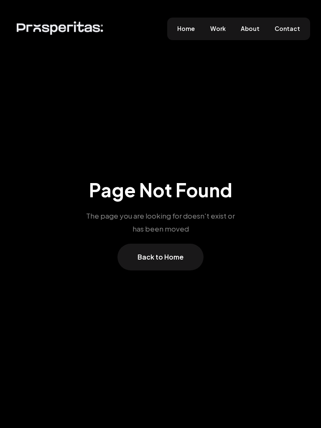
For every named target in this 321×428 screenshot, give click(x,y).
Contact (287, 28)
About (250, 28)
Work (218, 28)
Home (186, 28)
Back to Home (160, 256)
